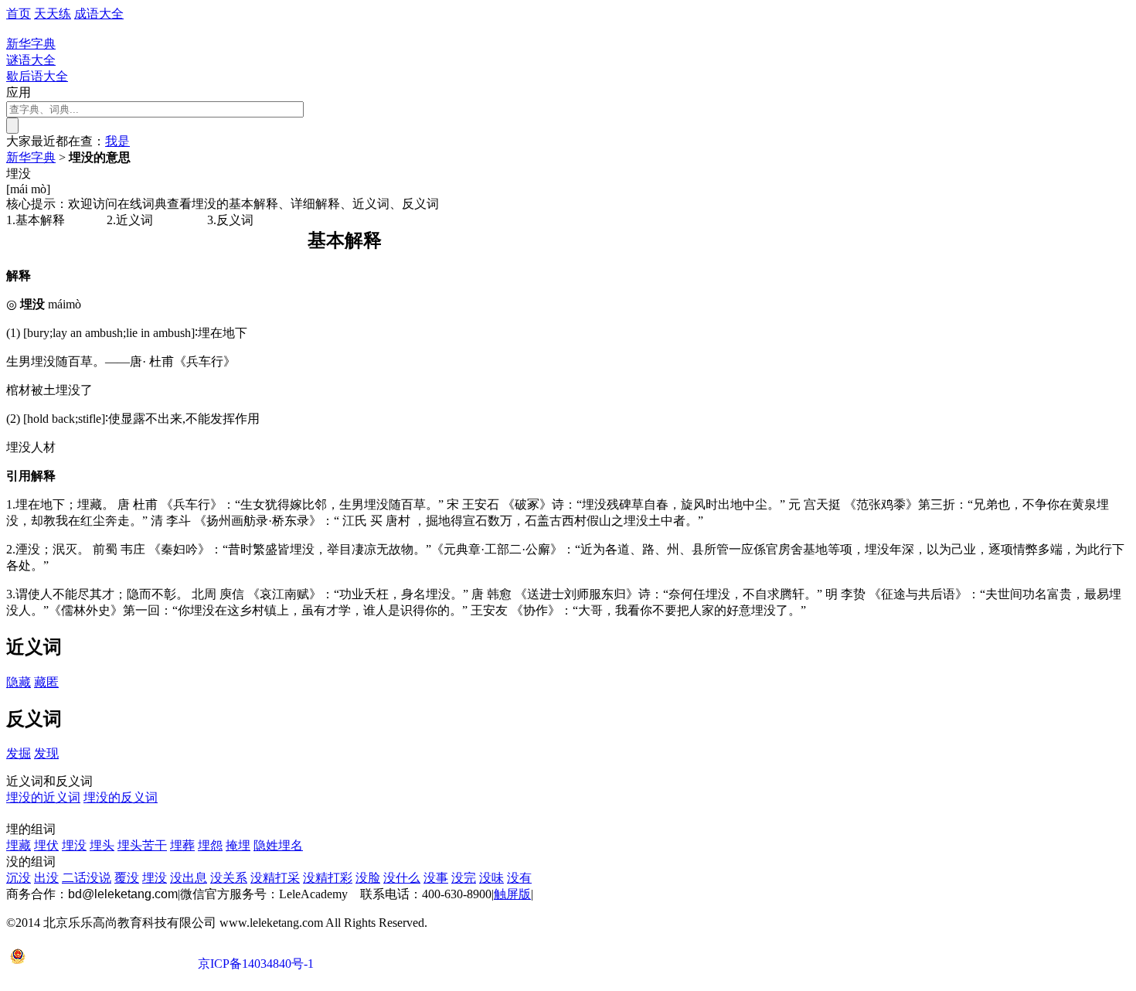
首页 (18, 13)
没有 (519, 877)
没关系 (228, 877)
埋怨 (210, 845)
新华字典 (31, 157)
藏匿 (46, 682)
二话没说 (86, 877)
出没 (46, 877)
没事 (435, 877)
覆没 (126, 877)
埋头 (102, 845)
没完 (463, 877)
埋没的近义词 (43, 797)
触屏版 (512, 894)
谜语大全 (31, 59)
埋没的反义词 (120, 797)
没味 (491, 877)
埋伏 (46, 845)
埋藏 (18, 845)
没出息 (188, 877)
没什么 (401, 877)
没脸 (367, 877)
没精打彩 (327, 877)
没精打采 (275, 877)
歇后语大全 (37, 76)
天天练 (52, 13)
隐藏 (18, 682)
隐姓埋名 (278, 845)
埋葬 (182, 845)
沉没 (18, 877)
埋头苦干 (142, 845)
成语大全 (99, 13)
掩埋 (238, 845)
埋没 (74, 845)
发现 (46, 753)
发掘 (18, 753)
